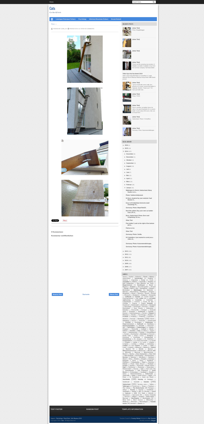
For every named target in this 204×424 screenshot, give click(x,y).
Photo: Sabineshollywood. (134, 195)
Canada (137, 297)
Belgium (133, 287)
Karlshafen (134, 334)
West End (126, 400)
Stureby (140, 379)
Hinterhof (150, 326)
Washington (135, 398)
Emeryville (135, 310)
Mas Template (152, 418)
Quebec (132, 365)
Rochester (132, 367)
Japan (152, 331)
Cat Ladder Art (141, 298)
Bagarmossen (127, 285)
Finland (151, 313)
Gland (152, 319)
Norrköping (139, 355)
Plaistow (151, 362)
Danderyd (126, 305)
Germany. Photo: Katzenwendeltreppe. (139, 243)
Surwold (136, 382)
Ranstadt (140, 365)
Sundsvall (126, 382)
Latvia (135, 342)
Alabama (138, 277)
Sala (142, 369)
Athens (134, 282)
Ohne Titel (129, 220)
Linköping (150, 344)
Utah (143, 393)
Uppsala (128, 393)
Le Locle (143, 342)
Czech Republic (147, 303)
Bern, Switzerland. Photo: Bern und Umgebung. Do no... (137, 216)
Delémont (144, 305)
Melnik (141, 349)
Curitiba (125, 303)
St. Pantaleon (134, 377)
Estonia (150, 311)
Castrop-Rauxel (128, 298)
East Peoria (138, 308)
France (150, 315)
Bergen (153, 287)
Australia (142, 282)
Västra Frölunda (150, 395)
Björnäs (125, 292)
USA (135, 393)
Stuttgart (150, 379)
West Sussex (138, 400)
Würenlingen (143, 402)
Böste (134, 293)
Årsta (143, 280)
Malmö (153, 347)
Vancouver (126, 395)
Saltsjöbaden (129, 370)
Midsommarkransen (129, 351)
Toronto (132, 390)
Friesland (150, 316)
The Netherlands (138, 388)
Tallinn (151, 384)
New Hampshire (141, 354)
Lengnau (125, 344)
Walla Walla (150, 396)
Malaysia (138, 347)
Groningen (138, 322)
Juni (127, 172)
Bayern (125, 287)
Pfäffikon (126, 362)
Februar (129, 184)
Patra (141, 360)
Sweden (146, 382)
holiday (151, 327)
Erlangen (132, 311)
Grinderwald (152, 321)
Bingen (151, 288)
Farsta (144, 313)
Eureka (125, 313)
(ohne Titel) (136, 28)
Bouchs (140, 293)
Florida (133, 315)
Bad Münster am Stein (145, 283)
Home (51, 2)
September (130, 163)
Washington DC (147, 398)
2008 (126, 267)
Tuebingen (126, 391)
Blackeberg (134, 292)
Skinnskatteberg (135, 374)
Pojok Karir (67, 418)
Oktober (129, 160)
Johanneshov (132, 332)
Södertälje (126, 375)
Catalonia (138, 300)
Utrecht (150, 393)
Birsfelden (126, 290)
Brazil (147, 293)
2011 (126, 257)
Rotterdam (150, 367)
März (128, 181)
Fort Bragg (142, 315)
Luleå (152, 345)
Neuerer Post (57, 294)
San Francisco (143, 370)
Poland (125, 364)
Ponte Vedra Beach (138, 364)
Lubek (145, 345)
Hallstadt (140, 324)
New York (152, 354)
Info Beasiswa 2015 (76, 418)
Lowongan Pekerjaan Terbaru (65, 19)
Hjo (124, 327)
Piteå (143, 362)
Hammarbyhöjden (129, 326)
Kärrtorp (143, 334)
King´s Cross (139, 336)
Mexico (150, 349)
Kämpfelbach (151, 332)
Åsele (151, 280)
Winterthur (149, 400)
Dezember (129, 154)
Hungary (125, 329)
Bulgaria (144, 295)
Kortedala (136, 337)
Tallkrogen (126, 386)
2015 (126, 148)
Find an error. (130, 228)
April (128, 178)
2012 (126, 254)
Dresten (145, 306)
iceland (143, 329)
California (128, 297)
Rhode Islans (149, 365)
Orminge (151, 359)
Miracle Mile (152, 351)
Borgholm (126, 293)
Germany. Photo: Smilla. (134, 234)
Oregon (143, 359)
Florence (126, 315)
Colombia (149, 300)
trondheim (150, 390)
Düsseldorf (126, 308)
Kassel (151, 334)
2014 (126, 151)
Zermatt (133, 403)
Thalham (151, 386)
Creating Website (135, 418)
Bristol (153, 293)
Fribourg (142, 316)
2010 (126, 260)
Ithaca (145, 331)
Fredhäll (125, 316)
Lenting (133, 344)
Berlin (126, 288)
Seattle (151, 372)
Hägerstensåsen (128, 324)
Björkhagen (138, 290)
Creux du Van (148, 302)
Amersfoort (126, 278)
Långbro (127, 342)
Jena (124, 332)
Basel (151, 285)
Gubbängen (149, 322)
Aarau (125, 277)
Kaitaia (142, 332)
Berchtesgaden (143, 287)
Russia (136, 369)
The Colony (126, 388)
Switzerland (126, 384)
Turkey (134, 391)
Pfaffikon (150, 360)
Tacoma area (142, 384)
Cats (52, 8)
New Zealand (129, 355)
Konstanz (126, 337)
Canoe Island (149, 297)
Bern (132, 288)
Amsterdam (139, 278)
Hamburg (150, 324)
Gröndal (128, 322)
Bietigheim (143, 288)
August (128, 166)
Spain (150, 375)
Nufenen (133, 357)
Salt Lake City (151, 369)
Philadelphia (135, 362)
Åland (145, 277)
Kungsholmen (127, 340)
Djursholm (127, 306)
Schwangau (134, 372)
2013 (126, 251)
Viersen (127, 396)
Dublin (152, 306)
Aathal (131, 277)
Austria (150, 282)
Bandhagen (141, 285)
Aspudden (126, 282)
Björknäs (150, 290)
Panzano (125, 360)
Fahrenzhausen (135, 313)
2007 (126, 270)
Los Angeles (135, 345)
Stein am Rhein (147, 377)
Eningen (144, 310)
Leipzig (151, 342)
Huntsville (135, 329)
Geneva (125, 319)
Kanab (126, 334)
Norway (125, 357)
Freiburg (133, 316)
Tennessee (136, 386)
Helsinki (141, 326)
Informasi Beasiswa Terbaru (98, 19)
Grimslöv (142, 321)
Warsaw (125, 398)
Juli (127, 169)
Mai (127, 175)
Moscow (137, 352)
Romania (141, 367)
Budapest (136, 295)
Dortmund (137, 306)
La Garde (153, 340)
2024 (126, 145)
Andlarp (150, 278)
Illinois (151, 329)
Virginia (141, 396)
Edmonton (149, 308)
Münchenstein (148, 352)
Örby (130, 359)
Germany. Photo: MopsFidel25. (136, 208)
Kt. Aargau (138, 339)
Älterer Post (114, 294)
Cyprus (134, 303)
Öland (125, 359)
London (125, 345)
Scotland (143, 372)
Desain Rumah (116, 19)
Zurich (140, 403)
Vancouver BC (137, 395)
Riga (124, 367)
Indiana (125, 331)
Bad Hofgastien (128, 283)
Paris (134, 360)
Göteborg (126, 321)
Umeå (154, 391)
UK (140, 391)
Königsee (150, 336)
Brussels (127, 295)
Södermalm (149, 374)
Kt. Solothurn (149, 339)
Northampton (149, 355)
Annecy (125, 280)
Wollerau (126, 402)
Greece (134, 321)
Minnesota (141, 351)
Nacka (132, 354)
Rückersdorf (127, 369)
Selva (124, 374)
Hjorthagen (131, 327)
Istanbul (132, 331)
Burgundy (152, 295)
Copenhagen (127, 302)
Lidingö (141, 344)
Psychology (82, 19)
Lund (124, 347)
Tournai (140, 390)
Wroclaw (134, 402)
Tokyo (125, 390)
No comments (89, 28)
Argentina (134, 280)
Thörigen (151, 388)
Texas (144, 386)
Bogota (151, 292)
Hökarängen (141, 327)
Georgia (132, 319)
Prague (125, 365)
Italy (138, 331)
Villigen (134, 396)
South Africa (142, 375)
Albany (151, 277)
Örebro (136, 359)
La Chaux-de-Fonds (140, 340)
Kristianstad (148, 337)
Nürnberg (142, 357)
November (129, 157)
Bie (137, 288)
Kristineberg (127, 339)
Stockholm (126, 379)
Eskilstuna (141, 311)
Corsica (137, 302)
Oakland (151, 357)
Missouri (128, 352)
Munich (125, 354)
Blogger (153, 420)
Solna (133, 375)
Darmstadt (135, 305)
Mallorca (146, 347)
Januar (128, 188)
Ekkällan (125, 310)
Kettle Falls (127, 336)
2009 (126, 263)
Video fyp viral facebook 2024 (132, 74)
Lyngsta (130, 347)
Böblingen (143, 292)
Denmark (152, 305)
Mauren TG (130, 349)
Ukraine (146, 391)
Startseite (85, 294)
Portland (150, 364)
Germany (141, 319)
